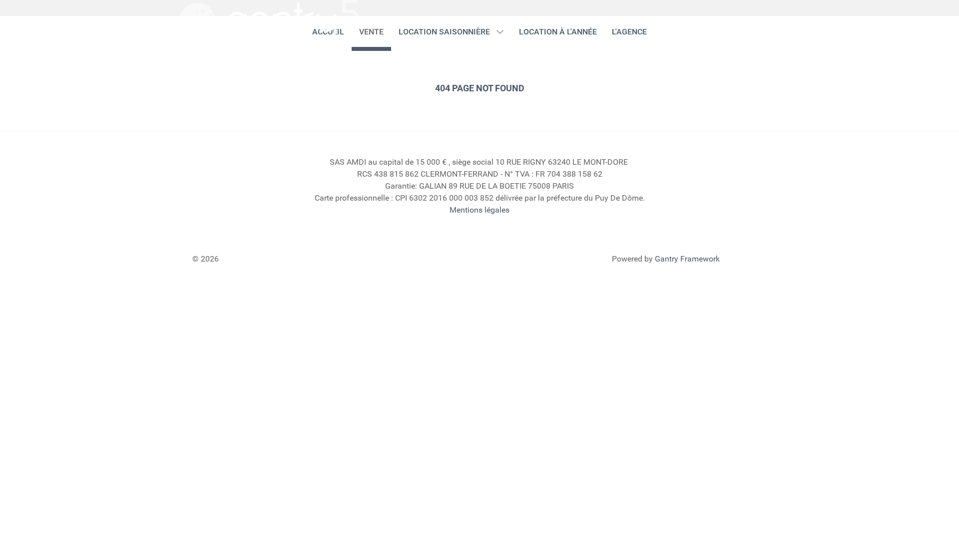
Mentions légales (479, 210)
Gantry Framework (687, 259)
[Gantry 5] (270, 20)
